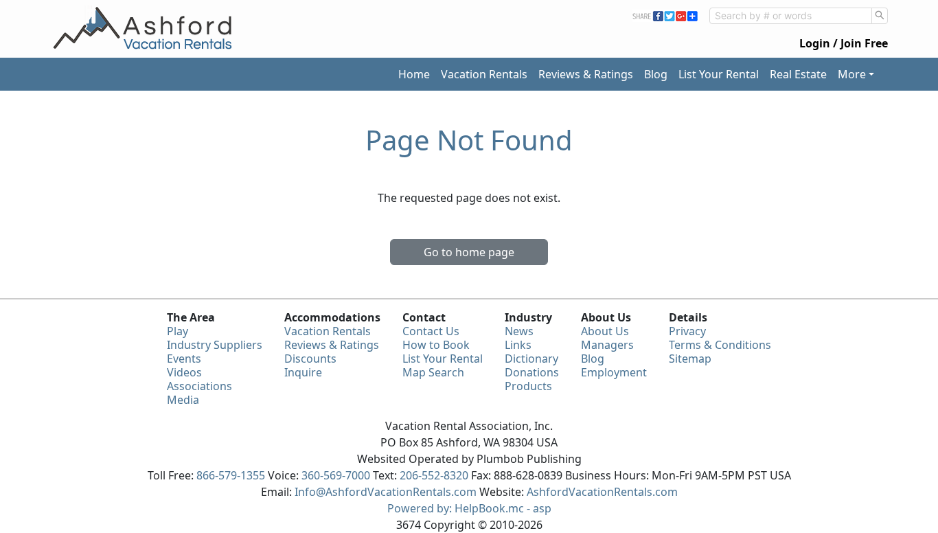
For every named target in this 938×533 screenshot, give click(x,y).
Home (414, 74)
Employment (614, 372)
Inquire (303, 372)
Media (183, 399)
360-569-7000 (335, 475)
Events (184, 358)
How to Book (436, 344)
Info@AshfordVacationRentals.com (386, 491)
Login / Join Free (843, 43)
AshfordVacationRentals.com (602, 491)
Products (528, 386)
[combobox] (790, 16)
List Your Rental (718, 74)
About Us (605, 331)
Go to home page (469, 252)
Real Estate (798, 74)
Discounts (310, 358)
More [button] (852, 74)
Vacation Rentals (484, 74)
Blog (655, 74)
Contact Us (430, 331)
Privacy (687, 331)
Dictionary (531, 358)
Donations (532, 372)
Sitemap (690, 358)
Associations (199, 386)
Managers (607, 344)
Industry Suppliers (214, 344)
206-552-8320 (434, 475)
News (519, 331)
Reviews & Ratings (585, 74)
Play (177, 331)
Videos (184, 372)
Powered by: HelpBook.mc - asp (469, 508)
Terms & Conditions (720, 344)
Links (518, 344)
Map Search (433, 372)
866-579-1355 (230, 475)
